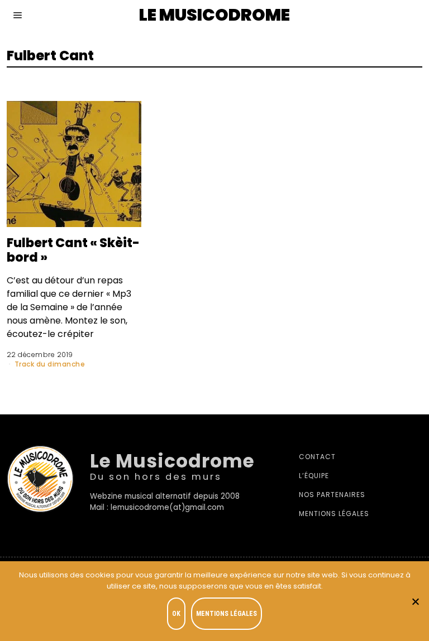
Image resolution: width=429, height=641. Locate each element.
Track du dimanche (50, 364)
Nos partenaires (332, 494)
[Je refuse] (415, 601)
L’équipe (314, 475)
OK (176, 614)
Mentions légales (334, 513)
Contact (317, 456)
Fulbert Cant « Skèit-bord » (73, 250)
